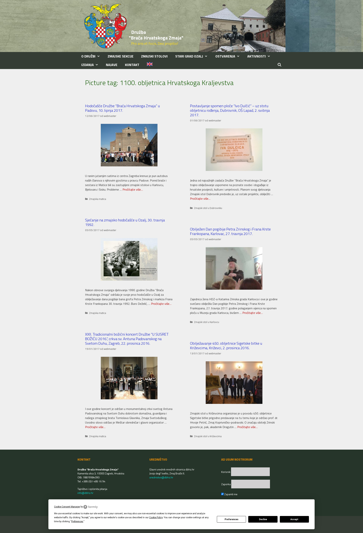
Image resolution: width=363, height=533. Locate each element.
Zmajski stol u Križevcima (208, 436)
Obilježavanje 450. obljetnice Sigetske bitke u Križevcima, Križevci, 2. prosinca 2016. (226, 345)
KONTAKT (132, 64)
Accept (294, 519)
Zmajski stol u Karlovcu (206, 322)
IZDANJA (87, 64)
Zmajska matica (97, 199)
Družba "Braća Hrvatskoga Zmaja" (156, 35)
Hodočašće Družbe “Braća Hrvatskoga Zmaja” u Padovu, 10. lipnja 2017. (122, 108)
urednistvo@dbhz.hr (161, 477)
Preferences (231, 519)
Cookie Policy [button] (156, 517)
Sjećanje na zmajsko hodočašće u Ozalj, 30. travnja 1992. (125, 222)
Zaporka (226, 484)
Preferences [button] (77, 521)
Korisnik (226, 472)
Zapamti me (230, 494)
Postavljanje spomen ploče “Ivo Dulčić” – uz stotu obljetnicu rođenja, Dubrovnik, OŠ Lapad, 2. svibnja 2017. (230, 110)
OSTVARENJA (225, 56)
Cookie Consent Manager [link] (67, 506)
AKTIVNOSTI (256, 56)
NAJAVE (111, 64)
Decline (263, 519)
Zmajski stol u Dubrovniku (208, 208)
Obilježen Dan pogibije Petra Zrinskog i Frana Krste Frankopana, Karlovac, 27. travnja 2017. (230, 231)
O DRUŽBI (88, 56)
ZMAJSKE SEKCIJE (120, 56)
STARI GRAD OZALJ (189, 56)
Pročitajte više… (133, 189)
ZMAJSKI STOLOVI (154, 56)
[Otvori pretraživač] (279, 65)
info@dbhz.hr (85, 493)
